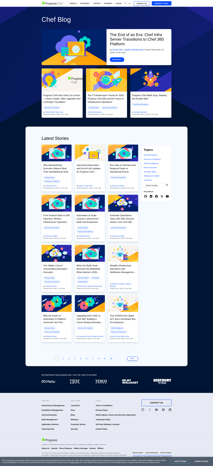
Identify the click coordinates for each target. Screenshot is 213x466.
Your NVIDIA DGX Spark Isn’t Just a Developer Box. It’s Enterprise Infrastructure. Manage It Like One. (123, 322)
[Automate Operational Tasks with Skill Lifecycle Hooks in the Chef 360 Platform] (123, 203)
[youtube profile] (167, 196)
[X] (149, 410)
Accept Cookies (180, 461)
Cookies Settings (201, 461)
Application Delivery (50, 424)
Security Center (138, 452)
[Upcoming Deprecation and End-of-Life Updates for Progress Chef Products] (90, 153)
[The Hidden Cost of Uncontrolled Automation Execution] (57, 253)
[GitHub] (142, 410)
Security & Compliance (152, 159)
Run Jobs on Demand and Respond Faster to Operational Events (123, 168)
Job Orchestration (49, 415)
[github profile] (145, 196)
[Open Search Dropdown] (125, 3)
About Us (45, 448)
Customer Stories (78, 424)
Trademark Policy (103, 420)
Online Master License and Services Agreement (116, 415)
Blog (73, 415)
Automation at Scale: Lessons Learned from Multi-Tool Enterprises (88, 218)
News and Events (150, 168)
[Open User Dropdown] (129, 3)
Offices (100, 448)
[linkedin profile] (151, 196)
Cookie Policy (101, 429)
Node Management (49, 420)
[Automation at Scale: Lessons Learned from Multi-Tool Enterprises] (90, 203)
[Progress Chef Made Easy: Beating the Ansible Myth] (150, 80)
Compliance (95, 278)
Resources (85, 3)
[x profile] (162, 196)
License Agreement (151, 452)
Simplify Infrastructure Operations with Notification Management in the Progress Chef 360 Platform (122, 272)
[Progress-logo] (50, 440)
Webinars (75, 420)
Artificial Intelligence (117, 328)
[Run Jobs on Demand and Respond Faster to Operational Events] (123, 153)
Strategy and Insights (151, 176)
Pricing (119, 3)
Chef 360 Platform (83, 278)
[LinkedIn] (170, 410)
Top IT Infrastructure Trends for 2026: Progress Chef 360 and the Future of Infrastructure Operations (106, 98)
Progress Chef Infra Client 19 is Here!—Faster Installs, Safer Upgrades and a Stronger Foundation (61, 98)
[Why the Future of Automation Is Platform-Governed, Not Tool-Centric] (57, 303)
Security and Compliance (51, 108)
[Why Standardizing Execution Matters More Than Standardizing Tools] (57, 153)
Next (132, 358)
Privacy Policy (102, 410)
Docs (73, 410)
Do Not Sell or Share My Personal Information (152, 456)
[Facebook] (163, 410)
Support (96, 3)
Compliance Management (52, 410)
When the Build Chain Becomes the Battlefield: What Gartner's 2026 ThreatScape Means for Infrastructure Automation (89, 272)
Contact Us (142, 3)
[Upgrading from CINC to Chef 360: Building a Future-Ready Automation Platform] (90, 303)
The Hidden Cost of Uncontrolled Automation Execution (55, 268)
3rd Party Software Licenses (107, 424)
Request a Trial (162, 3)
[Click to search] (167, 185)
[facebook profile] (156, 196)
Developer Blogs (94, 108)
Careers (92, 448)
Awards (54, 448)
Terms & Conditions (104, 406)
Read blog (116, 59)
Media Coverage (81, 448)
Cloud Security (48, 429)
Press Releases (65, 448)
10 (111, 358)
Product (73, 3)
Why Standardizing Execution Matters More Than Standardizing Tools (55, 168)
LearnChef (148, 180)
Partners (108, 3)
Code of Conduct (165, 452)
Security (74, 429)
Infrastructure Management (53, 406)
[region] (106, 461)
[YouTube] (156, 410)
